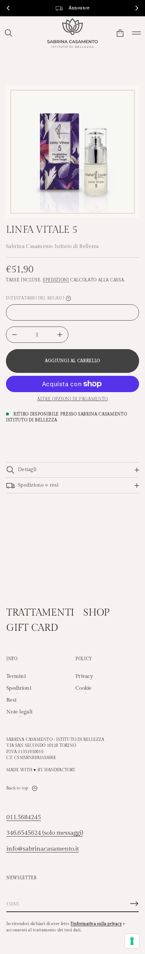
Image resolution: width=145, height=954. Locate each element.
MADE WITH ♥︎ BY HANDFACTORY (41, 770)
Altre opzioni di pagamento (72, 399)
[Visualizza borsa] (120, 33)
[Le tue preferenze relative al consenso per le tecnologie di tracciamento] (132, 941)
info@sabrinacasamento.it (42, 848)
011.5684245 (23, 817)
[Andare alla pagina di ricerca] (8, 33)
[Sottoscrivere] (134, 903)
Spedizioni (56, 280)
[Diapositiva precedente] (8, 8)
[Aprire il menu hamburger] (136, 33)
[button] (8, 33)
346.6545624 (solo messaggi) (44, 833)
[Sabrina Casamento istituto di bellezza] (72, 33)
